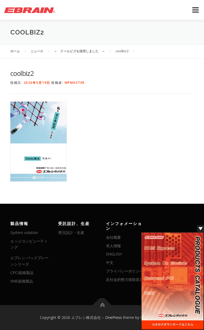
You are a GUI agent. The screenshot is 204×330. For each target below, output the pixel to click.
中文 (109, 262)
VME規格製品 (21, 281)
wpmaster (75, 82)
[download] (172, 280)
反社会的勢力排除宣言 (124, 279)
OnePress (113, 317)
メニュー (195, 9)
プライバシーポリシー (124, 270)
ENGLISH (114, 254)
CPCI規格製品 (21, 272)
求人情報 (113, 245)
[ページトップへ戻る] (102, 305)
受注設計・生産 (71, 232)
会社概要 (113, 237)
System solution (24, 232)
